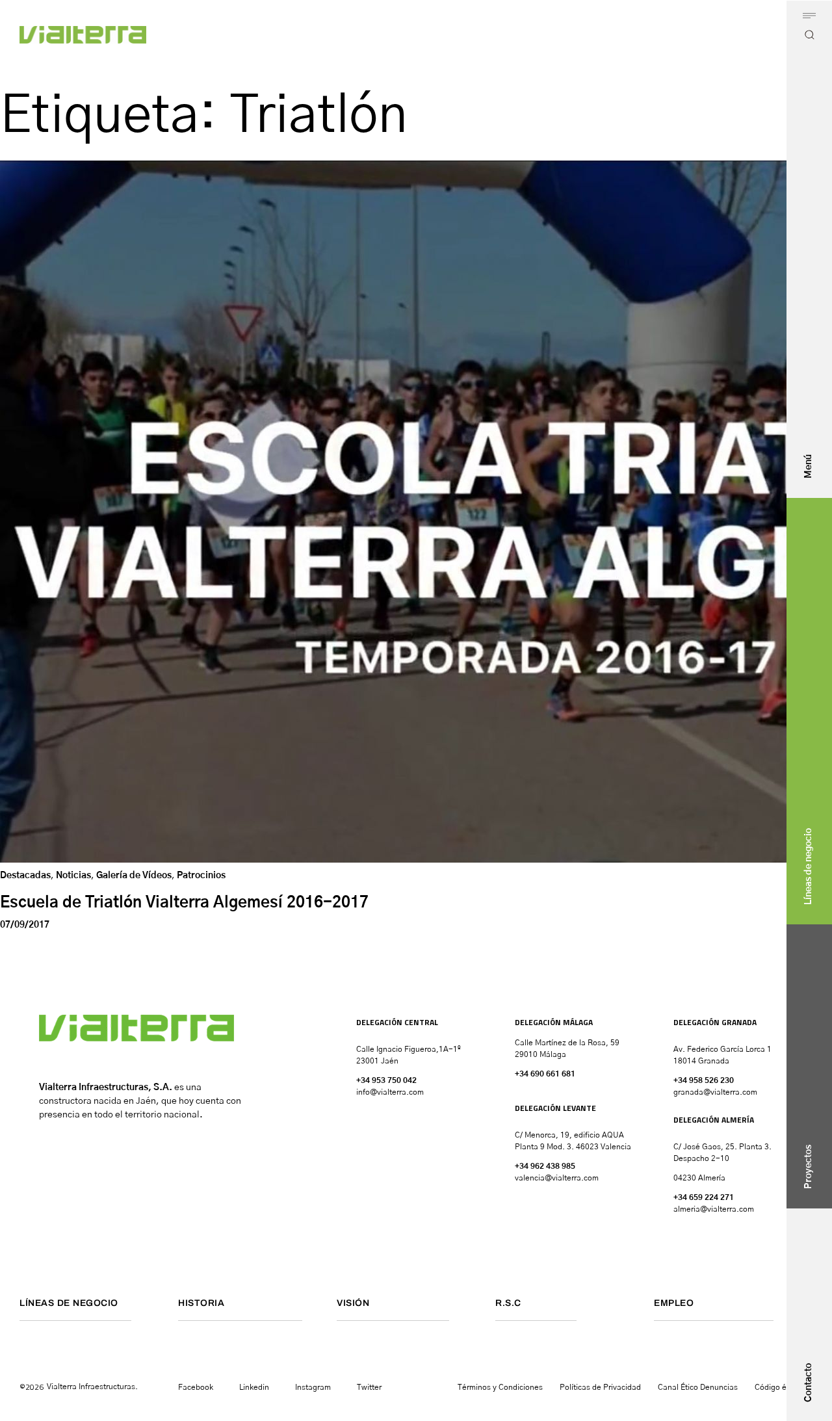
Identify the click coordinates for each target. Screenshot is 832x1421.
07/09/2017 (24, 925)
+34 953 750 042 (386, 1080)
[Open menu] (809, 15)
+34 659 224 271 (703, 1197)
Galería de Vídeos (134, 875)
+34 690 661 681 (545, 1074)
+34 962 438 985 (545, 1166)
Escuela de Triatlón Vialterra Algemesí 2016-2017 (184, 903)
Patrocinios (201, 875)
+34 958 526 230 (703, 1080)
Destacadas (25, 875)
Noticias (73, 875)
